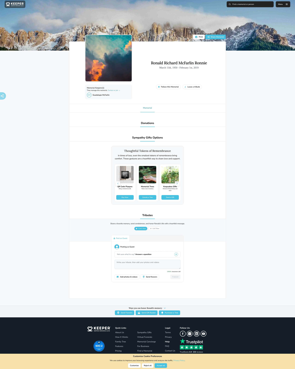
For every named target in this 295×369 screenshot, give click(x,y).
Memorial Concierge (146, 341)
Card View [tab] (142, 228)
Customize (134, 365)
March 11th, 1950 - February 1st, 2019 (179, 67)
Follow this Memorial (170, 87)
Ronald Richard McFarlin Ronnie (179, 63)
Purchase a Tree (171, 312)
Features (119, 346)
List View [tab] (156, 228)
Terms (168, 332)
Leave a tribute (193, 87)
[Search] (229, 4)
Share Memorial (217, 37)
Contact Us (170, 350)
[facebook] (183, 334)
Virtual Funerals (144, 337)
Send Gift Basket (149, 312)
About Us (119, 332)
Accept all (161, 365)
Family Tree (120, 341)
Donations (147, 123)
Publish (175, 277)
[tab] (120, 238)
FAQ (167, 346)
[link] (125, 183)
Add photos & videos (128, 277)
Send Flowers (126, 312)
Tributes (147, 215)
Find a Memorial (144, 351)
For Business (143, 346)
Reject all (148, 365)
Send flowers (151, 277)
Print (201, 37)
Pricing (118, 351)
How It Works (121, 337)
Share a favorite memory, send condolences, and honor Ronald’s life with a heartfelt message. (147, 224)
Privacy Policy (179, 360)
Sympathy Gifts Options (147, 137)
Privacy (168, 337)
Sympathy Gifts (144, 332)
